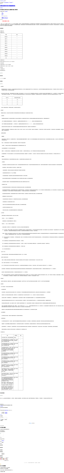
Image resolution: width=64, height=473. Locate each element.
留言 (7, 410)
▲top (1, 414)
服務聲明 (39, 462)
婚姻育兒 (6, 11)
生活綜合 (6, 412)
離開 (4, 471)
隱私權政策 (36, 462)
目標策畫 (6, 413)
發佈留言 (2, 420)
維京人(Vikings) (5, 17)
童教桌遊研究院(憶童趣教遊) (7, 5)
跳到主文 (1, 7)
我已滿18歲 (2, 471)
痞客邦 (6, 410)
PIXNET (26, 462)
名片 (2, 14)
